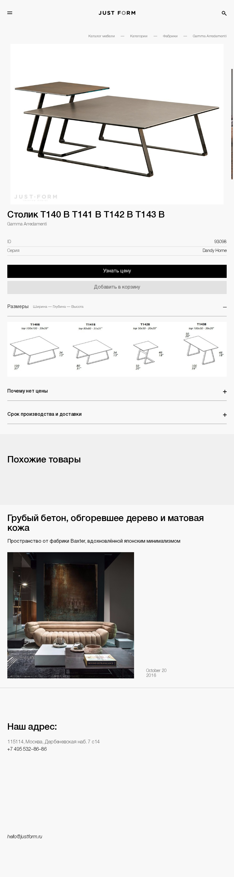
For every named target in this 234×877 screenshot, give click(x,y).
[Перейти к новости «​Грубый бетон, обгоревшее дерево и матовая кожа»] (70, 615)
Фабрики (170, 36)
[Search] (224, 13)
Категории (138, 36)
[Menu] (9, 13)
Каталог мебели (101, 36)
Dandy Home (215, 251)
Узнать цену (117, 271)
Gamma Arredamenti (210, 36)
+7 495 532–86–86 (26, 749)
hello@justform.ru (24, 837)
